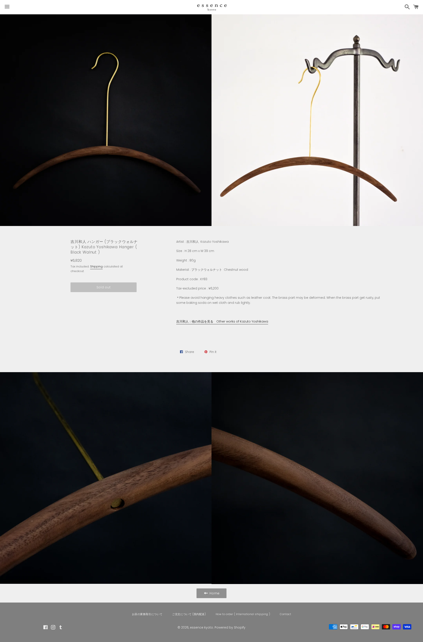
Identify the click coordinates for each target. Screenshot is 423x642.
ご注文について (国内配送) (189, 614)
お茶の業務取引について (147, 614)
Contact (285, 614)
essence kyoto (201, 627)
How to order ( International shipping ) (243, 614)
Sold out (103, 287)
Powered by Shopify (230, 627)
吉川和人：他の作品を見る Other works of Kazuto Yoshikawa (222, 321)
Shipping (96, 266)
